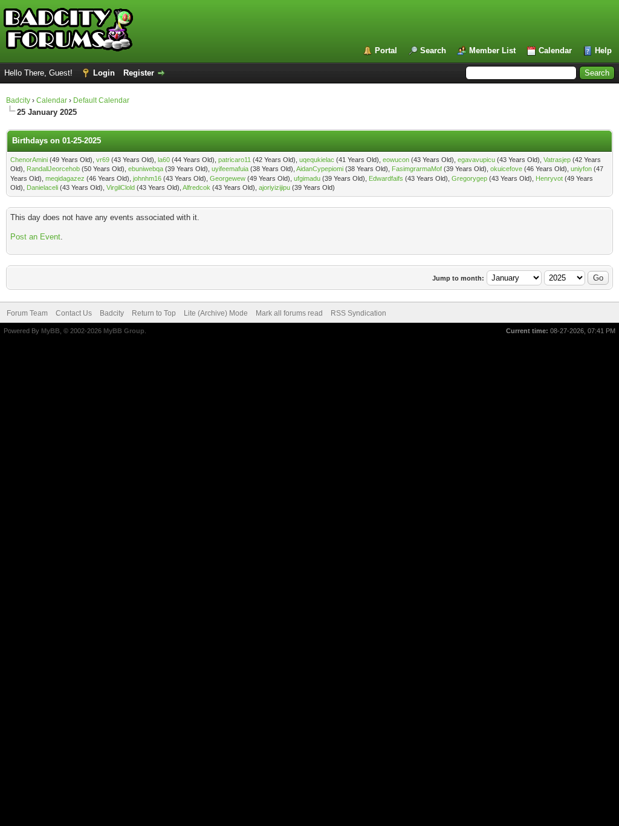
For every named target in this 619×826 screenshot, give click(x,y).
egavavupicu (476, 159)
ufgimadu (307, 178)
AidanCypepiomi (319, 168)
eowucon (396, 159)
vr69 (102, 159)
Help (603, 50)
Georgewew (227, 178)
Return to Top (154, 313)
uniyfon (581, 168)
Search (433, 50)
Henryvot (549, 178)
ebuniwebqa (145, 168)
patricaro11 (234, 159)
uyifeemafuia (230, 168)
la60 (164, 159)
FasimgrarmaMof (417, 168)
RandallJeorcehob (53, 168)
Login (104, 72)
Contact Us (74, 313)
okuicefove (506, 168)
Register (138, 72)
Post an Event (35, 236)
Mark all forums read (289, 313)
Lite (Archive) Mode (216, 313)
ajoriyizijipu (274, 187)
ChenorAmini (29, 159)
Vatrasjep (557, 159)
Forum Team (27, 313)
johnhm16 (147, 178)
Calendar (555, 50)
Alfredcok (196, 187)
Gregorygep (469, 178)
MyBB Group (123, 330)
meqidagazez (65, 178)
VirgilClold (120, 187)
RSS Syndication (358, 313)
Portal (386, 50)
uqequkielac (316, 159)
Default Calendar (101, 100)
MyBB (50, 330)
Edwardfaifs (386, 178)
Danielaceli (42, 187)
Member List (492, 50)
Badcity (18, 100)
